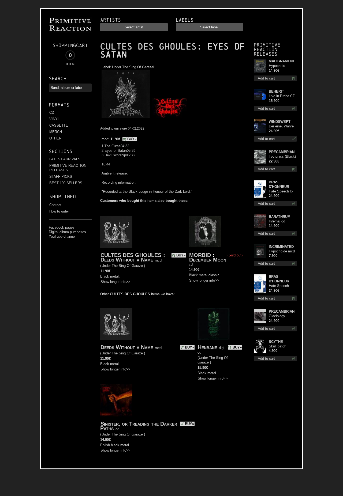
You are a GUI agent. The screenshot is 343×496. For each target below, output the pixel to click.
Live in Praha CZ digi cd (282, 96)
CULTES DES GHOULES (148, 46)
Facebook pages (61, 227)
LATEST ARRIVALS (64, 159)
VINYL (54, 119)
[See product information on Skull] (260, 346)
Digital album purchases (67, 232)
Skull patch (277, 346)
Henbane (207, 347)
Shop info (62, 196)
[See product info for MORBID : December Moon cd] (205, 231)
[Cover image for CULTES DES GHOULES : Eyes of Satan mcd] (125, 118)
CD (51, 113)
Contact (55, 205)
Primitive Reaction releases (267, 49)
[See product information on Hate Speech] (260, 189)
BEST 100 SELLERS (65, 183)
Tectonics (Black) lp (282, 156)
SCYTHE (276, 342)
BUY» (131, 139)
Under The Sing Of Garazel (133, 67)
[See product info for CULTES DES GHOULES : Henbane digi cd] (213, 324)
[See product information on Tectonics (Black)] (260, 157)
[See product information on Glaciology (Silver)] (260, 316)
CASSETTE (58, 125)
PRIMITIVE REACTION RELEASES (67, 168)
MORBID (200, 255)
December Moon (207, 260)
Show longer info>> (115, 282)
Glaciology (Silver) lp (277, 316)
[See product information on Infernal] (260, 221)
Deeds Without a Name (126, 260)
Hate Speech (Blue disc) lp (279, 286)
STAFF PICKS (60, 177)
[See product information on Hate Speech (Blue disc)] (260, 283)
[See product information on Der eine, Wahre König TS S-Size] (260, 126)
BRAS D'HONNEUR (279, 184)
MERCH (55, 132)
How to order (59, 211)
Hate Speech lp (281, 191)
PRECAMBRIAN (281, 152)
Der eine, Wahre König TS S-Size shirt (282, 126)
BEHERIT (276, 91)
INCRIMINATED (281, 247)
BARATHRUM (279, 217)
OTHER (55, 138)
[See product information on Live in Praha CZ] (260, 96)
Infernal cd (277, 221)
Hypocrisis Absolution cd (279, 66)
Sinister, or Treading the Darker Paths (138, 426)
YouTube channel (62, 236)
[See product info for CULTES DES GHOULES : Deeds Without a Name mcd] (116, 232)
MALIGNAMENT (282, 61)
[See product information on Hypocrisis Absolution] (260, 66)
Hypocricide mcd (282, 251)
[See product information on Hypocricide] (260, 251)
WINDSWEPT (279, 122)
